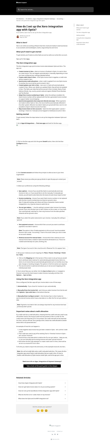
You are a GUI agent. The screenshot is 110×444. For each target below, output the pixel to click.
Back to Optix (51, 431)
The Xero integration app (83, 32)
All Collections (20, 19)
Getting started (80, 35)
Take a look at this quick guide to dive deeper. (42, 366)
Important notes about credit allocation (82, 43)
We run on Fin (56, 439)
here (28, 59)
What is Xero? (80, 25)
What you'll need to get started (82, 28)
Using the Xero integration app (83, 38)
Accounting (60, 19)
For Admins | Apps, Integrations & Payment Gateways (40, 19)
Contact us (59, 431)
